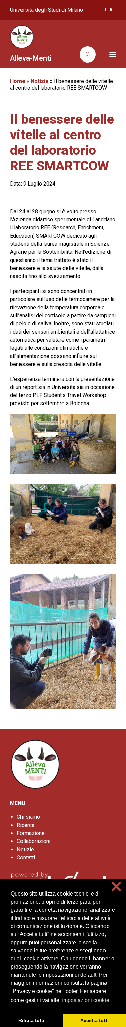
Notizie (40, 81)
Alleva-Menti (31, 58)
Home (17, 81)
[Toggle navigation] (108, 54)
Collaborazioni (33, 841)
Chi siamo (28, 817)
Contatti (26, 857)
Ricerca (25, 825)
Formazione (31, 833)
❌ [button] (116, 886)
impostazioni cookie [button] (85, 1000)
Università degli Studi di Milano (46, 10)
